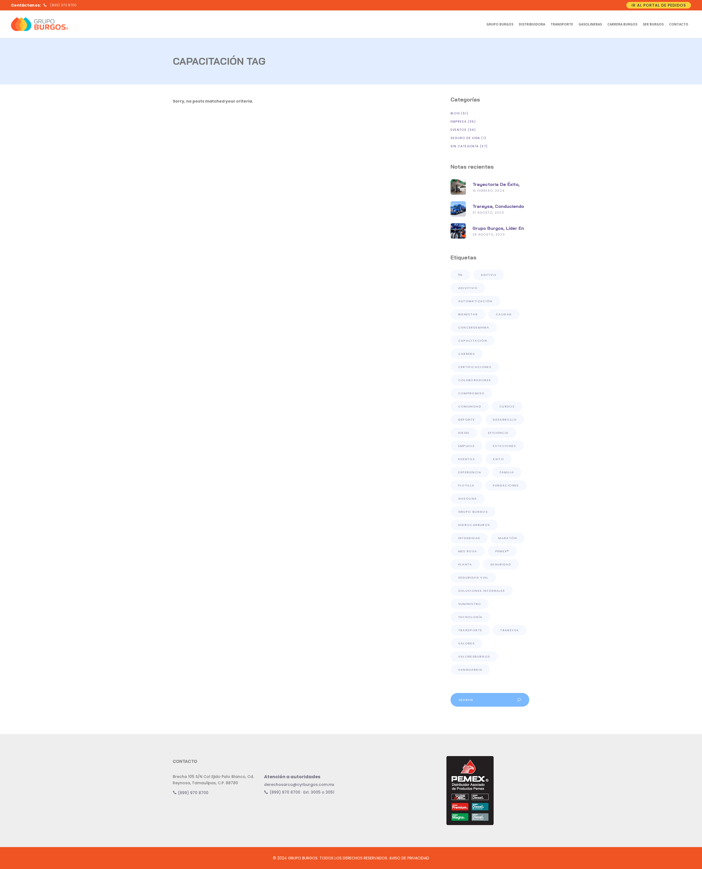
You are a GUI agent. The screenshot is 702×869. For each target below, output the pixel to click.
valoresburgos (474, 656)
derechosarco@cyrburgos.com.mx (299, 784)
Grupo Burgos (473, 511)
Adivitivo (467, 288)
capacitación (472, 340)
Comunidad (469, 406)
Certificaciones (475, 367)
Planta (465, 564)
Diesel (464, 433)
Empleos (466, 446)
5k (460, 275)
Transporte (470, 630)
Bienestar (468, 314)
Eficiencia (498, 433)
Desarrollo (505, 419)
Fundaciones (506, 485)
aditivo (488, 275)
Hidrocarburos (474, 525)
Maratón (507, 538)
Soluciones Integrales (481, 590)
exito (498, 459)
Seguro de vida (465, 138)
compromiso (471, 393)
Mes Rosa (467, 551)
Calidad (504, 314)
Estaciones (504, 446)
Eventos (459, 130)
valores (466, 643)
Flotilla (466, 485)
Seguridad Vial (473, 577)
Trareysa (509, 630)
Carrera (466, 354)
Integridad (469, 538)
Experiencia (470, 472)
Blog (455, 113)
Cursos (507, 406)
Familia (507, 472)
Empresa (459, 121)
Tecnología (470, 617)
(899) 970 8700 (192, 793)
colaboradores (474, 380)
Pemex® (502, 551)
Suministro (469, 604)
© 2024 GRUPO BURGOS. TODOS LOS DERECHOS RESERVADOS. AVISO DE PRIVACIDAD (351, 858)
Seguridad (500, 564)
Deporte (466, 419)
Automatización (475, 301)
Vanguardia (470, 669)
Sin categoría (465, 146)
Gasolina (467, 498)
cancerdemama (473, 327)
